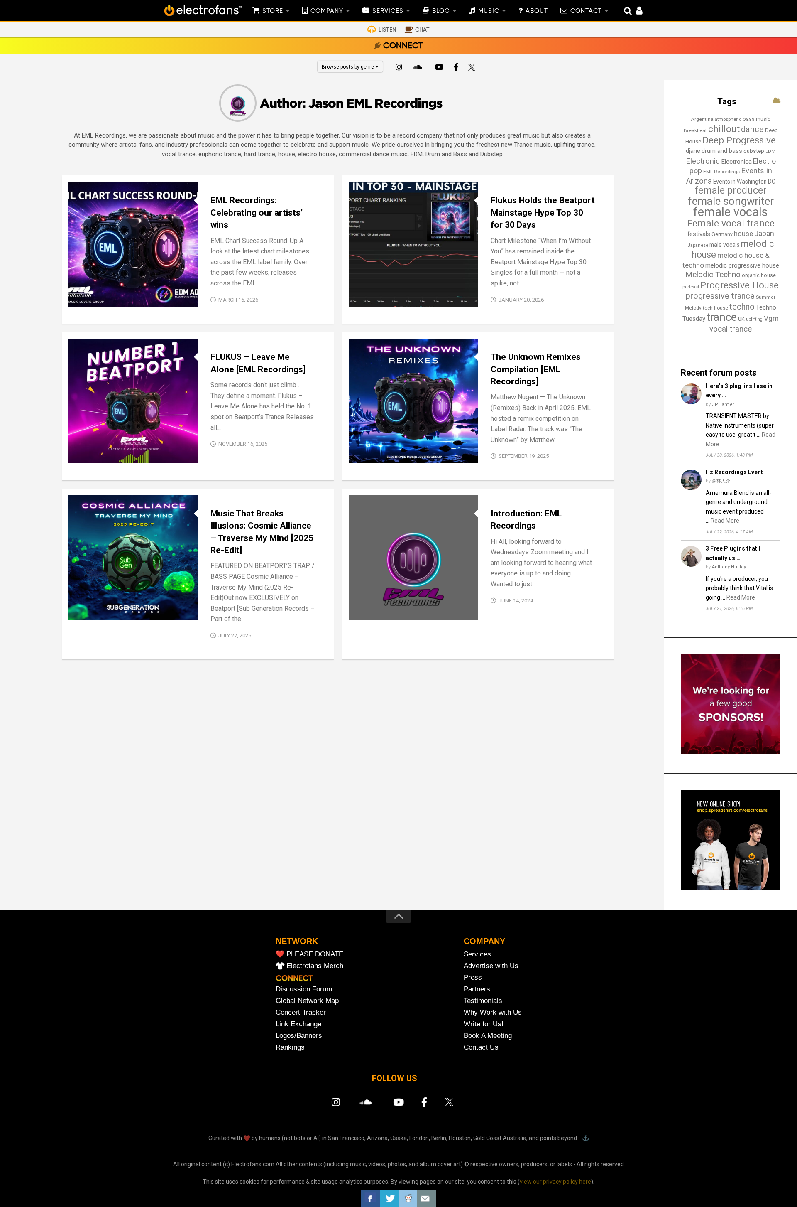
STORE (272, 11)
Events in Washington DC (744, 181)
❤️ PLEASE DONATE (309, 954)
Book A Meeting (488, 1036)
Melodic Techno (713, 274)
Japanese (697, 245)
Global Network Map (307, 1001)
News (362, 298)
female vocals (730, 212)
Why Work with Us (493, 1012)
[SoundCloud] (419, 68)
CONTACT (586, 11)
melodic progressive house (742, 265)
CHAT (422, 30)
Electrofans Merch (314, 966)
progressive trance (720, 296)
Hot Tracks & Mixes (383, 288)
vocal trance (730, 329)
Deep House (433, 592)
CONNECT (403, 46)
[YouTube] (439, 68)
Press (473, 977)
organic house (759, 275)
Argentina (702, 119)
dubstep (753, 151)
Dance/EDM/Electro (103, 610)
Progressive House (739, 285)
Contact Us (481, 1047)
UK (741, 319)
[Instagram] (399, 68)
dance (752, 129)
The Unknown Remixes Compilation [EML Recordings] (536, 369)
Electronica (736, 161)
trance (722, 317)
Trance (385, 298)
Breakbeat (695, 130)
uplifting (754, 319)
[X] (473, 68)
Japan (764, 233)
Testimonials (483, 1001)
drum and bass (722, 151)
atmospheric (728, 119)
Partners (477, 989)
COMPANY (326, 11)
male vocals (724, 244)
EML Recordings (721, 172)
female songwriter (731, 201)
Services (477, 954)
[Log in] (635, 11)
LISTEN (387, 30)
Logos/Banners (299, 1036)
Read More (725, 520)
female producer (730, 190)
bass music (756, 119)
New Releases (125, 298)
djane (693, 151)
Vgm (771, 318)
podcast (690, 287)
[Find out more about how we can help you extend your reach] (730, 752)
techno (742, 307)
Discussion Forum (304, 989)
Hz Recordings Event (734, 472)
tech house (715, 308)
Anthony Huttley (729, 567)
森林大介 (721, 481)
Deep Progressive (739, 140)
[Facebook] (456, 68)
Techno (414, 610)
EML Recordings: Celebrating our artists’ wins (256, 212)
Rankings (290, 1047)
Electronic (703, 161)
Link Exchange (298, 1024)
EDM (770, 151)
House (396, 601)
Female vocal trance (731, 223)
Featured (88, 298)
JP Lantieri (724, 404)
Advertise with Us (491, 966)
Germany (722, 234)
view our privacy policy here (555, 1181)
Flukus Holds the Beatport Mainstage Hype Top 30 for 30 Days (543, 212)
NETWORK (297, 941)
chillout (724, 128)
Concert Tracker (301, 1012)
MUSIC (488, 11)
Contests (369, 445)
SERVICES (387, 11)
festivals (698, 234)
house (743, 233)
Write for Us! (484, 1024)
